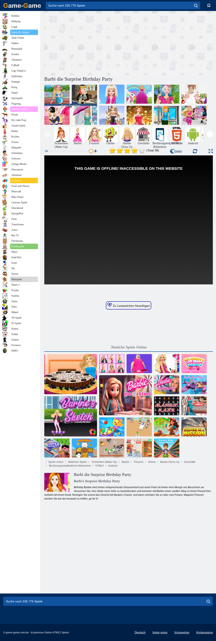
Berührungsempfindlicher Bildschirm (69, 465)
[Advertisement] (86, 42)
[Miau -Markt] (84, 448)
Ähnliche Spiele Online (129, 347)
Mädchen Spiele (77, 461)
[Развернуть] (211, 151)
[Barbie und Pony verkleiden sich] (139, 94)
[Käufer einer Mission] (194, 426)
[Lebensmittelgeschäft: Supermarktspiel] (166, 448)
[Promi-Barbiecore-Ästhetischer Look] (194, 363)
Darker (178, 151)
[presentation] (47, 134)
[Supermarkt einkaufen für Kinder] (111, 426)
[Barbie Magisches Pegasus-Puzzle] (194, 384)
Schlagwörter (181, 632)
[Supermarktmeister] (57, 448)
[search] (195, 5)
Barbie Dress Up (169, 461)
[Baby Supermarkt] (139, 448)
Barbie (125, 461)
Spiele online (55, 461)
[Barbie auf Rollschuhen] (194, 115)
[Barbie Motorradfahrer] (111, 94)
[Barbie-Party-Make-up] (139, 115)
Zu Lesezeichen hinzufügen (131, 305)
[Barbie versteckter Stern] (125, 395)
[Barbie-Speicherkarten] (111, 363)
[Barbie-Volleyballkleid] (111, 115)
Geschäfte (189, 461)
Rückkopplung (204, 632)
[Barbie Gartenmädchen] (166, 94)
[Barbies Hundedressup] (57, 115)
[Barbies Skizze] (70, 416)
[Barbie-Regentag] (84, 115)
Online (151, 461)
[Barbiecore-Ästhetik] (194, 405)
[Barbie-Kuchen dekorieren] (70, 374)
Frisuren (138, 461)
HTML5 (99, 465)
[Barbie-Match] (166, 405)
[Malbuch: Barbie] (166, 363)
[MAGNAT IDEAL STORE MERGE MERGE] (166, 426)
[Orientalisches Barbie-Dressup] (84, 94)
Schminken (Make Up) (104, 461)
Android (112, 465)
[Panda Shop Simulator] (139, 426)
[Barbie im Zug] (166, 115)
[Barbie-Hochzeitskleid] (194, 94)
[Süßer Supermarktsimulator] (111, 448)
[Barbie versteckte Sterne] (166, 384)
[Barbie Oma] (139, 363)
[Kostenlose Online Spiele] (22, 5)
